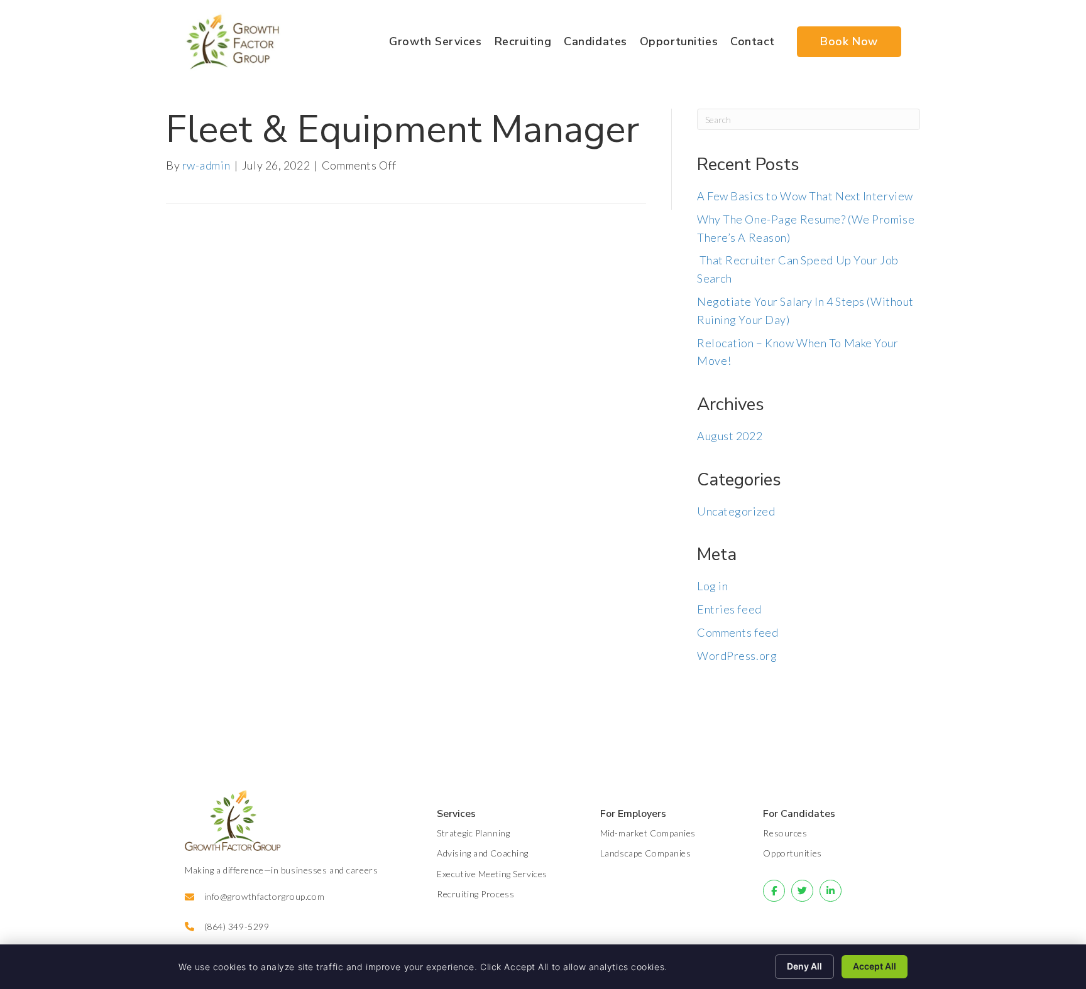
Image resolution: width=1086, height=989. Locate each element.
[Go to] (774, 891)
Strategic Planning (473, 833)
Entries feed (729, 609)
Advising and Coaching (483, 853)
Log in (712, 586)
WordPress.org (737, 655)
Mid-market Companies (648, 833)
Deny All (804, 966)
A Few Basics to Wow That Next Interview (805, 196)
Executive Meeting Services (492, 873)
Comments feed (737, 632)
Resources (785, 833)
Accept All (874, 966)
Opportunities (792, 853)
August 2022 (729, 436)
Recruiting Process (475, 894)
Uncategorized (736, 511)
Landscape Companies (645, 853)
